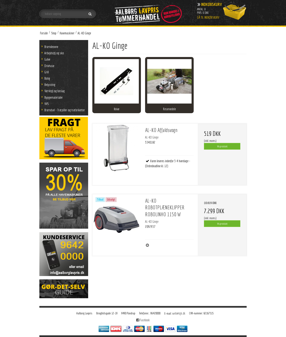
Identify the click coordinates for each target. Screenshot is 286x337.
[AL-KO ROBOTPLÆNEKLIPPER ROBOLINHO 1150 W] (117, 218)
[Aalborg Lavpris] (147, 12)
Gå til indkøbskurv (208, 17)
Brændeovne (51, 47)
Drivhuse (49, 66)
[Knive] (116, 81)
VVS (46, 104)
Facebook (144, 320)
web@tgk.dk (178, 313)
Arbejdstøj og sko (54, 53)
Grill (46, 72)
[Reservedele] (169, 81)
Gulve (47, 59)
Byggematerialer (53, 97)
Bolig (47, 78)
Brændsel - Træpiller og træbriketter (64, 110)
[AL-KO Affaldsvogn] (117, 148)
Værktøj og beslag (54, 91)
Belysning (49, 85)
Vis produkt (222, 146)
